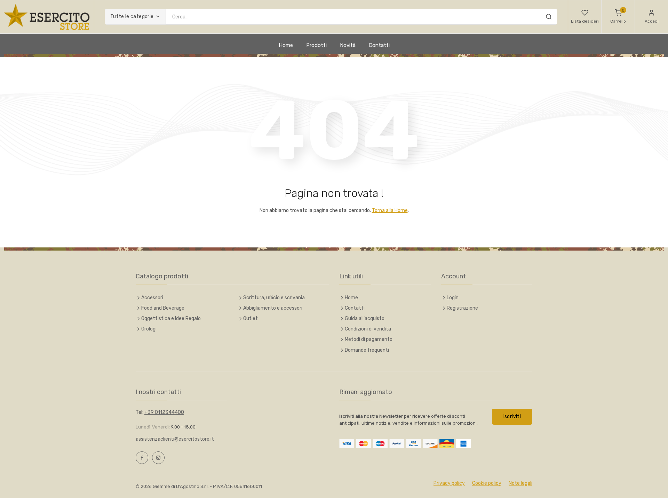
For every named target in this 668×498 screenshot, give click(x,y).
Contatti (379, 45)
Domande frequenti (367, 350)
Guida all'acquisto (364, 318)
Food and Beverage (162, 308)
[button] (584, 16)
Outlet (250, 318)
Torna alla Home (390, 210)
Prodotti (316, 45)
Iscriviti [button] (512, 416)
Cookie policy (486, 483)
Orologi (149, 329)
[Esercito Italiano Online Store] (46, 17)
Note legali (520, 483)
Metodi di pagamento (368, 339)
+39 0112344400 (164, 412)
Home (286, 45)
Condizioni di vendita (368, 329)
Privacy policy (449, 483)
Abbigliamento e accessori (272, 308)
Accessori (152, 298)
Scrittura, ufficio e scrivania (274, 298)
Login (453, 298)
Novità (348, 45)
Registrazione (462, 308)
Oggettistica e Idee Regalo (171, 318)
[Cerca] (548, 18)
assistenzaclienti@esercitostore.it (175, 439)
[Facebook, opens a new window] (142, 457)
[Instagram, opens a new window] (158, 457)
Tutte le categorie (131, 16)
